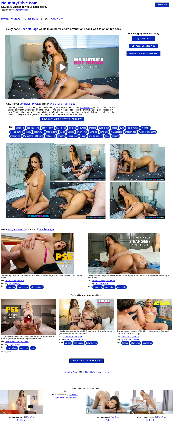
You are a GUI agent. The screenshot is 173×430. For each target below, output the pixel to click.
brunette (92, 128)
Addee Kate (151, 420)
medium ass (130, 132)
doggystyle (39, 132)
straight (115, 136)
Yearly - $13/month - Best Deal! (143, 53)
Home (5, 18)
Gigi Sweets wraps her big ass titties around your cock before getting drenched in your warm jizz (27, 337)
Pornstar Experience (14, 281)
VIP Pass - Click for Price (143, 46)
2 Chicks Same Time (72, 336)
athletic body (47, 128)
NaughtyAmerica (20, 10)
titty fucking (12, 348)
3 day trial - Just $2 (143, 38)
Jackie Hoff (72, 339)
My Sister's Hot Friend (62, 104)
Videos (15, 18)
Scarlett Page (29, 29)
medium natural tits (147, 132)
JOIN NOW (162, 5)
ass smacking (33, 128)
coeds (114, 128)
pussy (83, 136)
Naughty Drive (70, 372)
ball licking (61, 128)
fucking (71, 132)
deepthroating (16, 132)
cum (122, 128)
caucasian (147, 343)
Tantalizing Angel (15, 417)
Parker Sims (70, 398)
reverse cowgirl (95, 136)
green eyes (82, 132)
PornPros (30, 417)
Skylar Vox (82, 339)
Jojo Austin (59, 398)
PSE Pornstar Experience (16, 342)
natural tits (50, 136)
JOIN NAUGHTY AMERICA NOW (86, 361)
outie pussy (72, 136)
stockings (24, 348)
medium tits (15, 136)
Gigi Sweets (14, 344)
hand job (93, 132)
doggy (28, 132)
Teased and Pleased (145, 417)
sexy (107, 136)
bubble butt (104, 128)
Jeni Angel (21, 420)
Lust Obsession (59, 395)
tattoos (125, 343)
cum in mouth (133, 128)
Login (106, 372)
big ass (68, 343)
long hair (104, 132)
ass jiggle (20, 128)
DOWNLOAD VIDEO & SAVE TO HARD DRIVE (62, 119)
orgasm (61, 136)
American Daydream (130, 336)
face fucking (51, 132)
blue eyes (135, 343)
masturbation (116, 132)
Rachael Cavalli (131, 339)
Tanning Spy (102, 417)
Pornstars (30, 18)
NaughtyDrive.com (19, 3)
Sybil (108, 420)
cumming (145, 128)
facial (62, 132)
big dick (72, 128)
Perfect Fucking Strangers (103, 281)
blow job (82, 128)
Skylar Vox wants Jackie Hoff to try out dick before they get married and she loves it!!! (85, 332)
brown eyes (91, 343)
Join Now (56, 18)
